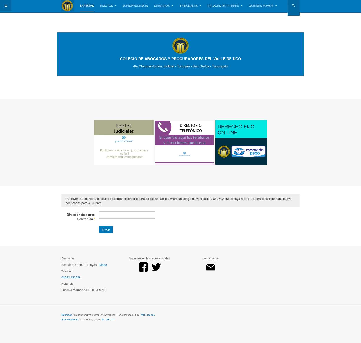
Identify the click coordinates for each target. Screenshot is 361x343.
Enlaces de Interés (223, 6)
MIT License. (148, 314)
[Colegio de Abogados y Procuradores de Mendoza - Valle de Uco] (67, 5)
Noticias (87, 6)
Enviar (106, 229)
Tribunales (188, 6)
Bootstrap (66, 314)
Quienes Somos (261, 6)
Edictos (107, 6)
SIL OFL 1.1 (108, 319)
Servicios (162, 6)
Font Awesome (69, 319)
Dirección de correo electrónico (81, 216)
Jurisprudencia (135, 6)
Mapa (103, 265)
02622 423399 (71, 277)
